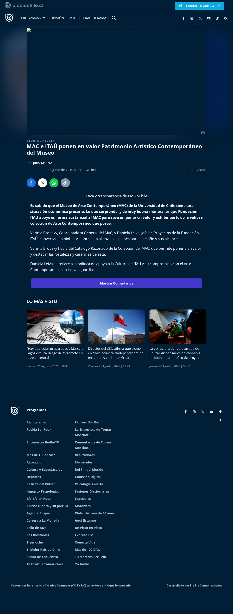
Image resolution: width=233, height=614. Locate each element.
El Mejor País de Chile (43, 549)
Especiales (83, 498)
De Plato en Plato (88, 528)
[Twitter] (200, 18)
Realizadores (85, 455)
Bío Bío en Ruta (39, 498)
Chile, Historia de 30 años (95, 513)
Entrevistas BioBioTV (43, 442)
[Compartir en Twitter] (42, 182)
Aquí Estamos (85, 520)
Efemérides (83, 462)
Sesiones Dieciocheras (92, 491)
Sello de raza (36, 528)
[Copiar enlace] (65, 182)
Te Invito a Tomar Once (45, 564)
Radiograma (36, 422)
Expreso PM (84, 535)
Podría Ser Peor (39, 429)
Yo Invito (82, 564)
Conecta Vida (85, 542)
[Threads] (226, 18)
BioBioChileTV (41, 141)
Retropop (34, 462)
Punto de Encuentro (42, 557)
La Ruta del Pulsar (41, 484)
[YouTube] (209, 18)
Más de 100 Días (87, 549)
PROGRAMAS (31, 18)
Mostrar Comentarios (116, 283)
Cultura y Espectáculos (44, 469)
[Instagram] (192, 18)
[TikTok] (217, 18)
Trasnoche (35, 542)
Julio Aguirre (42, 163)
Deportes (34, 477)
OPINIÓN (57, 18)
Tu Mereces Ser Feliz (90, 557)
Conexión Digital (88, 477)
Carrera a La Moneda (43, 520)
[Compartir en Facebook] (31, 182)
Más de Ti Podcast (41, 455)
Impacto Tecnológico (43, 491)
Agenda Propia (38, 513)
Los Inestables (38, 535)
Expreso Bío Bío (87, 422)
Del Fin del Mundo (89, 469)
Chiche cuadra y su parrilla (47, 506)
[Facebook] (183, 18)
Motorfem (83, 506)
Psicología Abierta (89, 484)
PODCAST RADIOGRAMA (88, 18)
